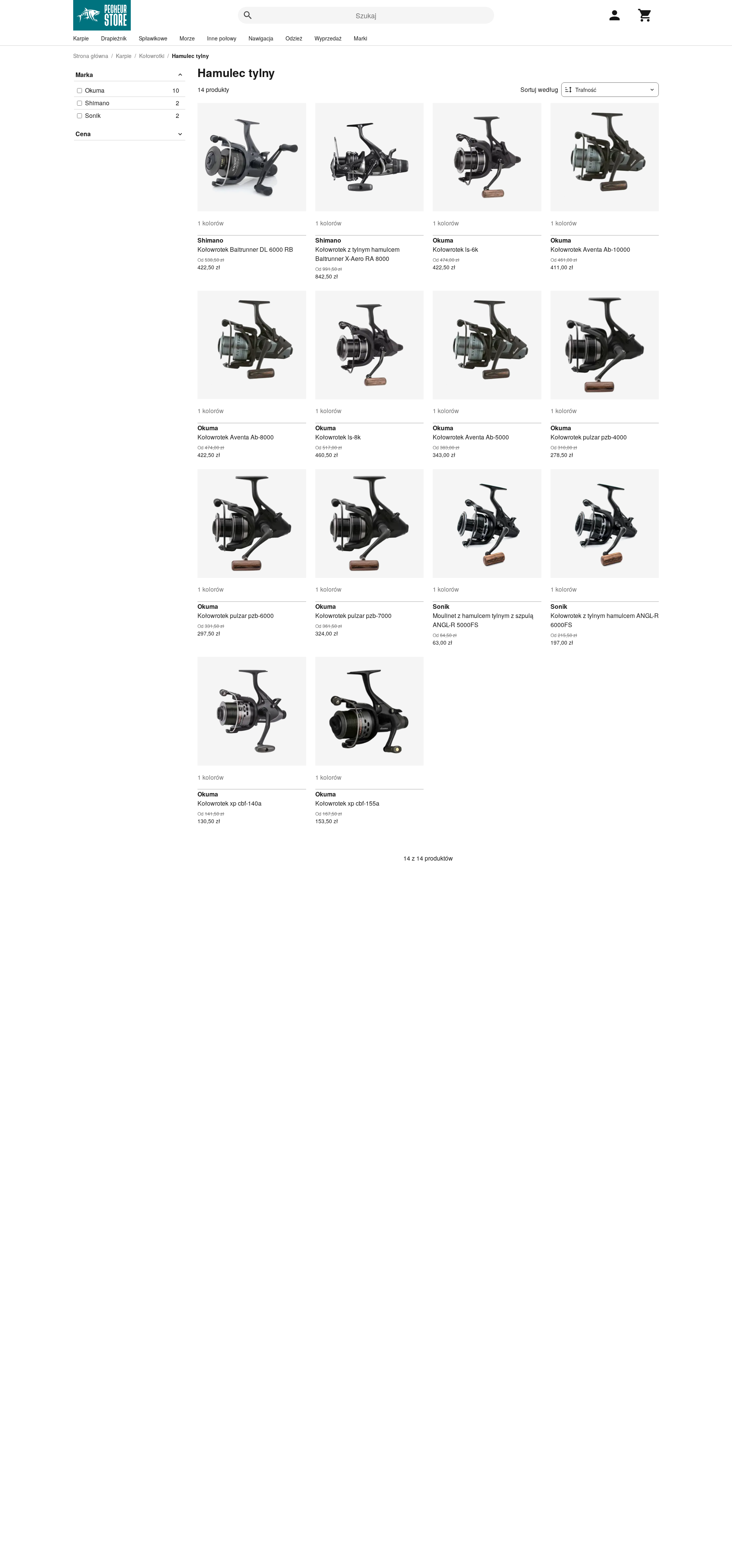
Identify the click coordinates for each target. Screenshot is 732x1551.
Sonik (441, 606)
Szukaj (366, 15)
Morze (187, 38)
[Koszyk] (645, 15)
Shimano (210, 240)
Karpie (81, 38)
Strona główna (90, 56)
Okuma (443, 240)
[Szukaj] (247, 15)
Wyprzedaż (328, 38)
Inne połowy (221, 38)
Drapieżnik (114, 38)
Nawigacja (261, 38)
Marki (360, 38)
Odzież (294, 38)
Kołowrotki (151, 56)
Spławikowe (153, 38)
